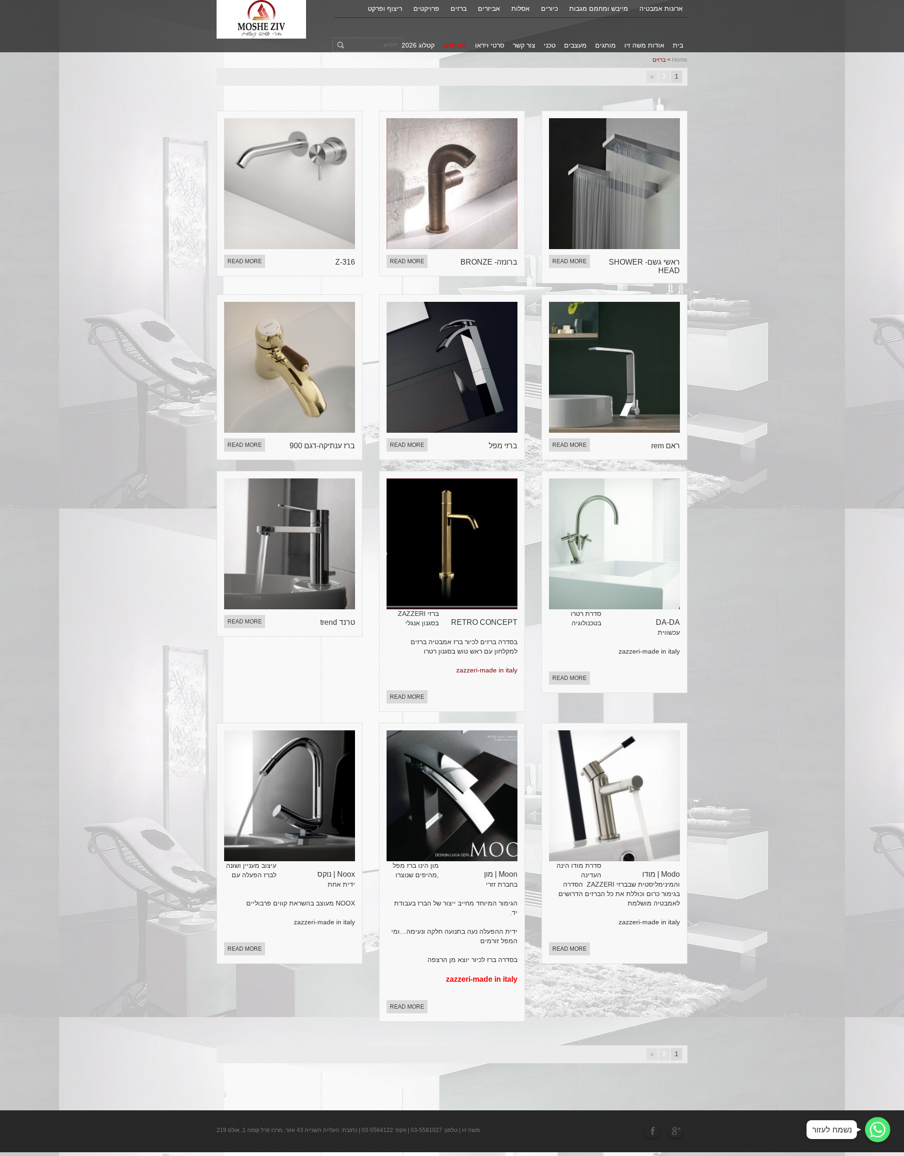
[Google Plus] (675, 1130)
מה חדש (455, 45)
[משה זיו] (261, 19)
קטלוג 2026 (418, 45)
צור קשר (524, 45)
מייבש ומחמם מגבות (598, 8)
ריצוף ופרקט (385, 8)
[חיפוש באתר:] (367, 45)
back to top (884, 1112)
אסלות (520, 8)
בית (678, 45)
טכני (550, 45)
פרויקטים (426, 8)
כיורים (549, 8)
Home (679, 60)
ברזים (459, 8)
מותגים (605, 45)
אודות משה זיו (644, 45)
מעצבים (575, 45)
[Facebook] (653, 1130)
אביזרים (489, 8)
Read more (244, 261)
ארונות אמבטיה (661, 8)
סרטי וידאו (489, 45)
